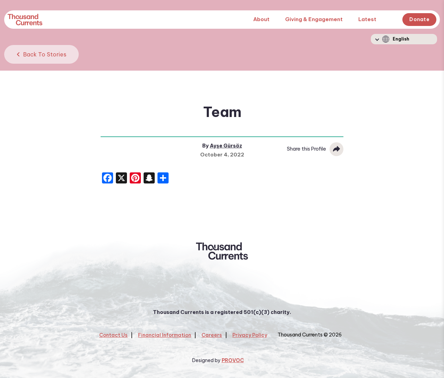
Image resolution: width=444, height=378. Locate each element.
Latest (367, 19)
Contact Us (113, 335)
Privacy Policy (249, 335)
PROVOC (233, 360)
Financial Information (164, 335)
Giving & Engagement (314, 19)
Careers (212, 335)
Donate (419, 19)
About (261, 19)
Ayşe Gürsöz (226, 146)
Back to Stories (44, 54)
